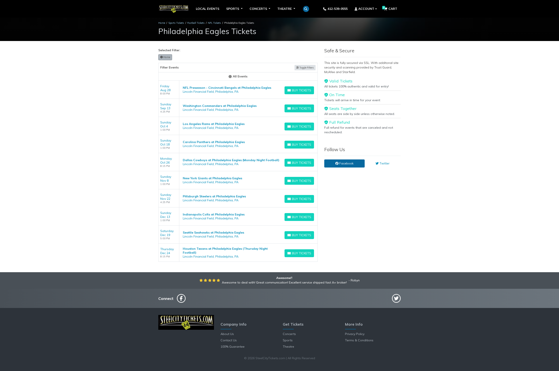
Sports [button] (233, 9)
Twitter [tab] (384, 163)
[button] (306, 9)
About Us (227, 334)
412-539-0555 (338, 9)
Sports (288, 340)
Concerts (289, 334)
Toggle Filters (306, 67)
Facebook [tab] (346, 163)
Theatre (288, 347)
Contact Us (229, 340)
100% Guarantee (233, 347)
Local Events (207, 9)
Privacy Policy (354, 334)
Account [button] (366, 9)
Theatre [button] (285, 9)
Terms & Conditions (359, 340)
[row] (238, 90)
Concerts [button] (259, 9)
